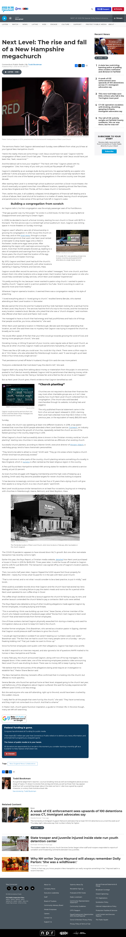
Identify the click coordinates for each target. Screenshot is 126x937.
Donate (119, 9)
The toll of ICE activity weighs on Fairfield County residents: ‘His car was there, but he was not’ (111, 121)
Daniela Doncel (36, 818)
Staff (45, 897)
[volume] (10, 18)
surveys (26, 462)
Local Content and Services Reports (105, 915)
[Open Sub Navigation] (9, 24)
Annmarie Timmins (37, 845)
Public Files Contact (11, 903)
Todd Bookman (35, 64)
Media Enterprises (50, 909)
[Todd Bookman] (6, 783)
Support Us (48, 922)
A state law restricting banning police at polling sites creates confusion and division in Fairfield (110, 68)
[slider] (13, 18)
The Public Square (102, 920)
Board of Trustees (50, 901)
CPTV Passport (75, 910)
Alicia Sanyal (35, 865)
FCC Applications (101, 898)
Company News (49, 889)
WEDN (13, 899)
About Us (47, 885)
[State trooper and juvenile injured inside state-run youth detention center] (15, 843)
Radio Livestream (76, 897)
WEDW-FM (9, 901)
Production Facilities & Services (106, 910)
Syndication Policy (102, 902)
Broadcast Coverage (103, 890)
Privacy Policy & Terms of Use (80, 924)
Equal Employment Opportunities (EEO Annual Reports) (81, 915)
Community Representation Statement (79, 901)
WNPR (15, 901)
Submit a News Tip (76, 885)
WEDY (23, 899)
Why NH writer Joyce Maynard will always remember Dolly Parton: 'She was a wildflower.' (76, 860)
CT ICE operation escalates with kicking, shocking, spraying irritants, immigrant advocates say (110, 108)
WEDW (18, 899)
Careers (46, 914)
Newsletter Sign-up (76, 889)
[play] (4, 18)
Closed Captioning (102, 894)
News (33, 808)
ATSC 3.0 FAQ (22, 903)
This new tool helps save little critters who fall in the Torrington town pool (111, 96)
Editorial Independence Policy (106, 906)
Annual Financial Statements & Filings (106, 885)
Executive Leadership (51, 893)
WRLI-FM (25, 901)
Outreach (73, 427)
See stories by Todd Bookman (24, 791)
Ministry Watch (77, 445)
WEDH (8, 899)
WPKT (20, 901)
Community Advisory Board (53, 905)
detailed (59, 560)
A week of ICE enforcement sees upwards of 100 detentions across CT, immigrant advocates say (111, 83)
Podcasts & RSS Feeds (78, 893)
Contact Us (48, 918)
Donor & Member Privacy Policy (81, 920)
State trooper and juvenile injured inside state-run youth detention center (74, 839)
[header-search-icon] (92, 9)
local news (25, 235)
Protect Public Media (96, 24)
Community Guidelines (78, 906)
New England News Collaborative (22, 764)
